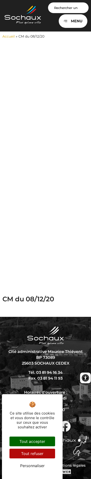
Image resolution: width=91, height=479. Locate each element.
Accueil (8, 36)
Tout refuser (32, 453)
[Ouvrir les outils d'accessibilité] (85, 378)
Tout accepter (32, 441)
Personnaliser (32, 465)
